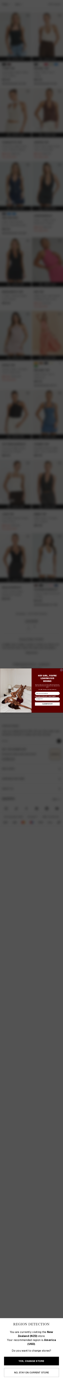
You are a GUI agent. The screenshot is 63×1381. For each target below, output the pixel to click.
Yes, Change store (31, 1361)
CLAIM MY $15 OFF (47, 704)
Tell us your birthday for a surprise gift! (45, 696)
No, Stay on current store (31, 1372)
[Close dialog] (61, 670)
